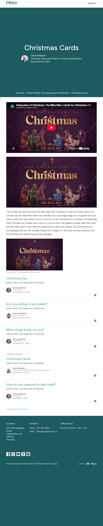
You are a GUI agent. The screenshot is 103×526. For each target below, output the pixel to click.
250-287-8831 (42, 428)
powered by (86, 466)
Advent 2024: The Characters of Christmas (47, 93)
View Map (10, 439)
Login (55, 464)
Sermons (20, 93)
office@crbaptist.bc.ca (46, 431)
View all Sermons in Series (17, 409)
